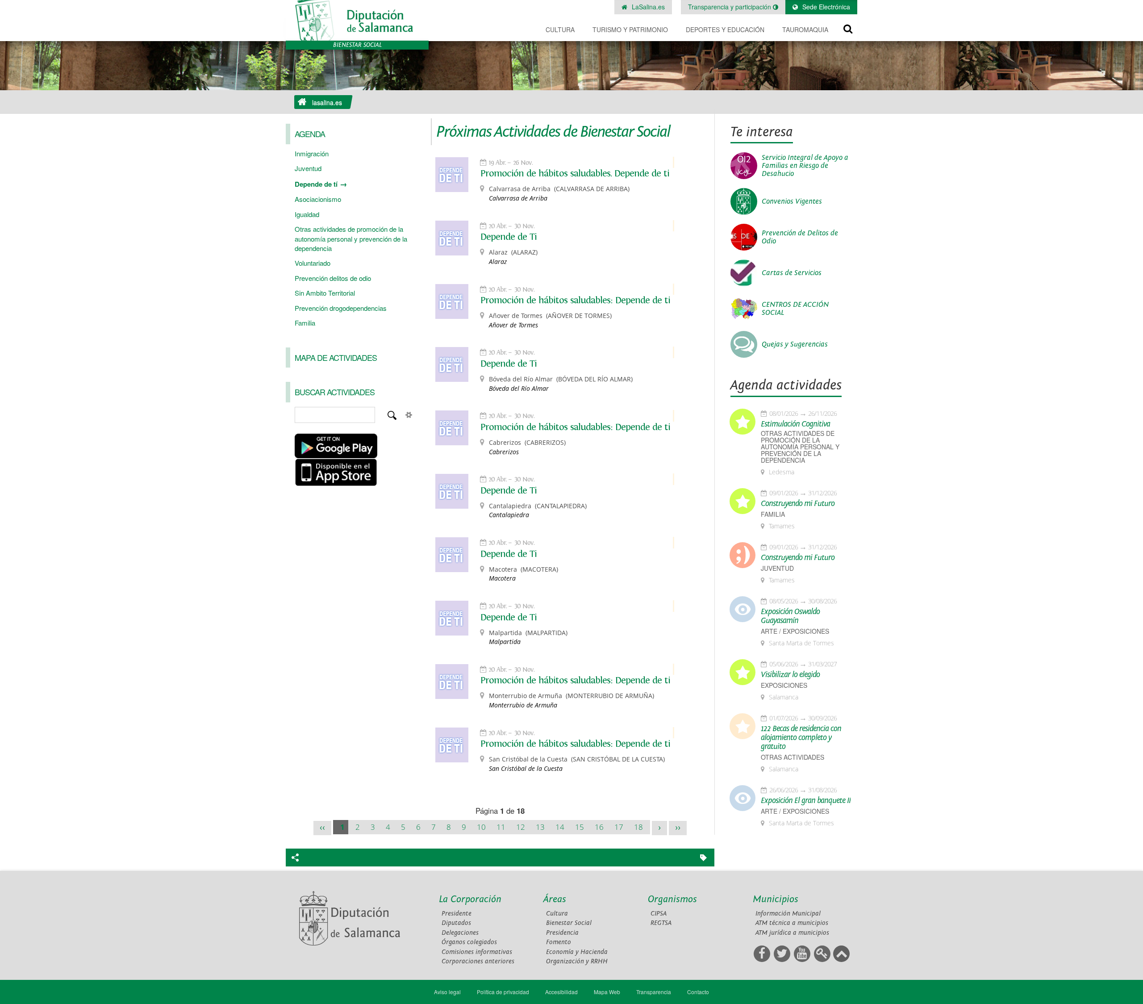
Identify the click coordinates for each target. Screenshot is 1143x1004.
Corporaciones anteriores (478, 961)
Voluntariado (312, 263)
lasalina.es (327, 102)
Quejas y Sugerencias (795, 344)
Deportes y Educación (725, 29)
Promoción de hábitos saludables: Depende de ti (575, 300)
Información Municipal (788, 913)
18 (638, 827)
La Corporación (470, 899)
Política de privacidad (503, 992)
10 (481, 827)
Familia (305, 322)
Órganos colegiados (469, 942)
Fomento (558, 942)
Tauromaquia (805, 29)
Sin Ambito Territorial (325, 292)
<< (322, 827)
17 (618, 827)
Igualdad (307, 214)
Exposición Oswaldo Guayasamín (790, 616)
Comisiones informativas (477, 952)
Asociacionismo (318, 199)
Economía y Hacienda (577, 952)
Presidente (456, 913)
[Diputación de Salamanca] (357, 20)
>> (677, 827)
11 (500, 827)
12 (520, 827)
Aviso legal (447, 992)
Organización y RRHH (577, 961)
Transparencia (653, 992)
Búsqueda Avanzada (409, 415)
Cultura (560, 29)
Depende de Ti (508, 237)
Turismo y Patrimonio (630, 29)
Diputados (456, 923)
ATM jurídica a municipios (792, 933)
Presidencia (562, 933)
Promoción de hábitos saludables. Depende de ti (574, 173)
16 (599, 827)
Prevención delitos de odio (333, 278)
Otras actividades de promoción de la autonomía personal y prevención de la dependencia (351, 238)
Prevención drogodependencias (341, 308)
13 (540, 827)
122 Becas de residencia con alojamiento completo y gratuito (801, 737)
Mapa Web (607, 992)
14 (559, 827)
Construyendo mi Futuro (797, 503)
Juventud (308, 168)
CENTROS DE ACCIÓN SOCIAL (795, 309)
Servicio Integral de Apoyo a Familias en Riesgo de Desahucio (805, 166)
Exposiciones (784, 685)
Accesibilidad (561, 992)
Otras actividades (792, 757)
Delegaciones (460, 933)
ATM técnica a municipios (791, 923)
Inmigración (312, 153)
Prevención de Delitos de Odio (800, 237)
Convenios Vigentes (792, 201)
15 (579, 827)
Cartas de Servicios (792, 273)
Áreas (554, 899)
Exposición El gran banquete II (806, 800)
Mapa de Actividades (336, 357)
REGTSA (661, 923)
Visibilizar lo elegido (790, 674)
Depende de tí (316, 184)
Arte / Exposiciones (795, 631)
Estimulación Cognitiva (795, 424)
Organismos (672, 899)
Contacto (698, 992)
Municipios (775, 899)
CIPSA (659, 913)
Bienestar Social (569, 923)
